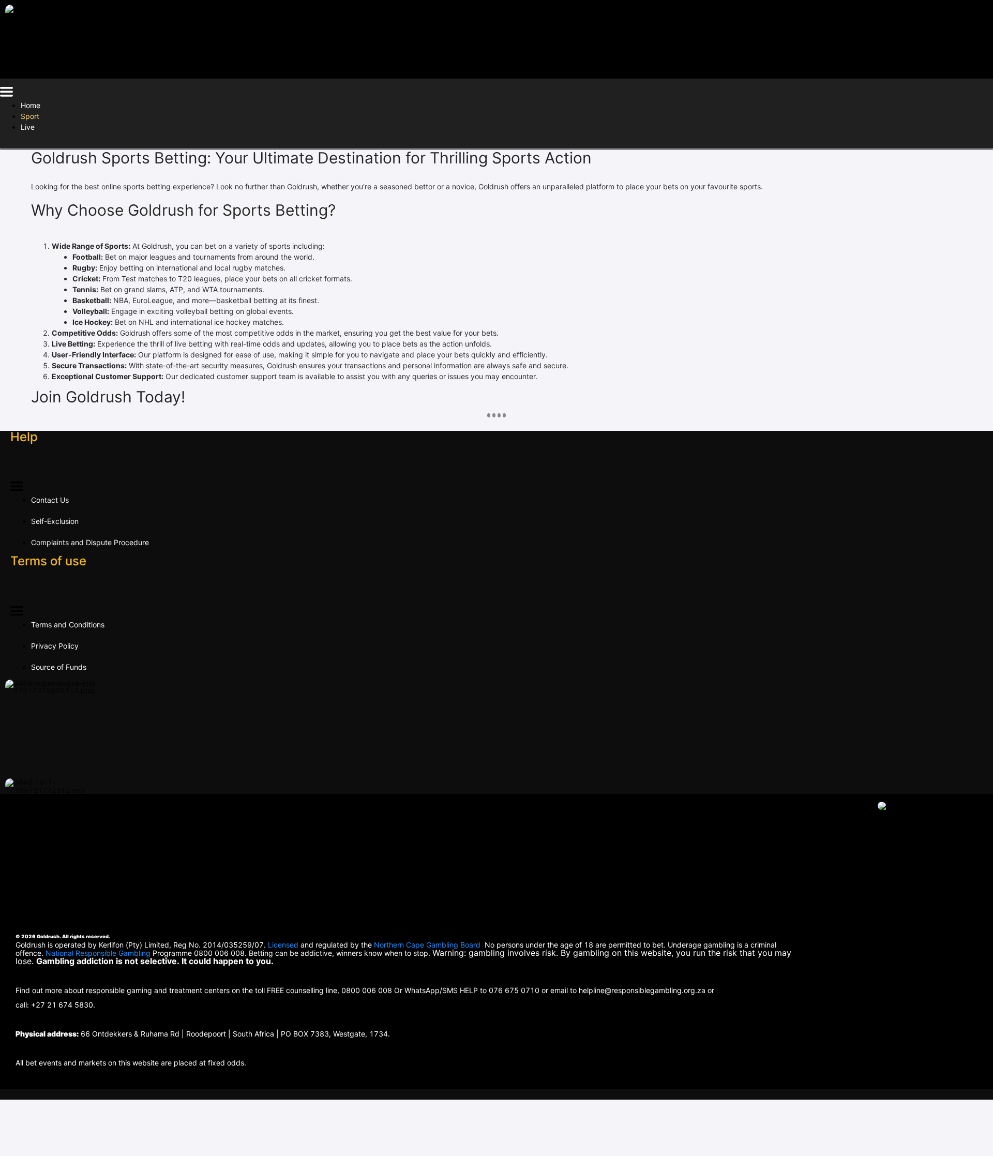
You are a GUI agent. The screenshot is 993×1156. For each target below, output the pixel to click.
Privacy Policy (55, 645)
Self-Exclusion (55, 521)
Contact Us (50, 500)
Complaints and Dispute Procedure (90, 542)
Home (30, 105)
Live (28, 127)
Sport (30, 116)
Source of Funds (58, 667)
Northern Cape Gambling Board (427, 944)
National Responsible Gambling (98, 953)
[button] (6, 93)
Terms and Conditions (67, 624)
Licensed (284, 944)
